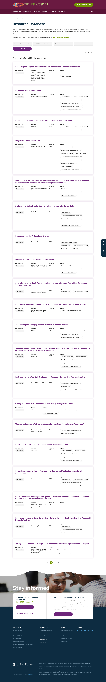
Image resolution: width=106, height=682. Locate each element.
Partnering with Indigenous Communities (71, 100)
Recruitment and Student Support (69, 242)
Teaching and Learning (66, 76)
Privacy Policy (64, 641)
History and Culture (65, 96)
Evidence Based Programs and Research (71, 109)
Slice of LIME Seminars (18, 636)
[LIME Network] (30, 4)
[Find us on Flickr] (92, 630)
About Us (53, 11)
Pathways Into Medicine (46, 630)
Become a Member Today (63, 614)
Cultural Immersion (65, 147)
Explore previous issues (23, 613)
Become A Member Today (84, 4)
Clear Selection (89, 52)
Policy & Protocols (17, 647)
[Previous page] (44, 562)
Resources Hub (17, 11)
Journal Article (19, 73)
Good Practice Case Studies (20, 633)
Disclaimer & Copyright (66, 638)
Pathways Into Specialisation (47, 633)
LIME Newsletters (17, 638)
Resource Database (18, 630)
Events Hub (45, 11)
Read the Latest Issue (25, 607)
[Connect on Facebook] (81, 630)
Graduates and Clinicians (67, 153)
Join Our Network (65, 636)
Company (63, 627)
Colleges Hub (36, 11)
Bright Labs (30, 674)
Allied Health (64, 188)
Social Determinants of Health (68, 73)
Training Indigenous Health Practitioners (70, 103)
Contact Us (61, 11)
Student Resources (45, 636)
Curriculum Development (79, 147)
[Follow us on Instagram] (85, 630)
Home (14, 18)
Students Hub (27, 11)
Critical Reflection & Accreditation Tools (23, 644)
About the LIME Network (67, 630)
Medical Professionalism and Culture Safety (71, 106)
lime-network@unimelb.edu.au (62, 37)
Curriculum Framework (18, 641)
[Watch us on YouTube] (88, 630)
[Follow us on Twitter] (78, 630)
